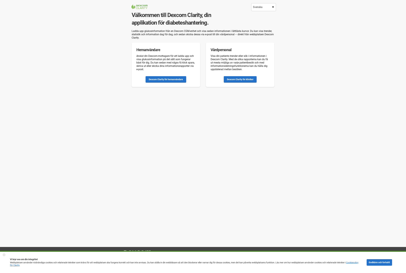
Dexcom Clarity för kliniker (240, 79)
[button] (3, 255)
